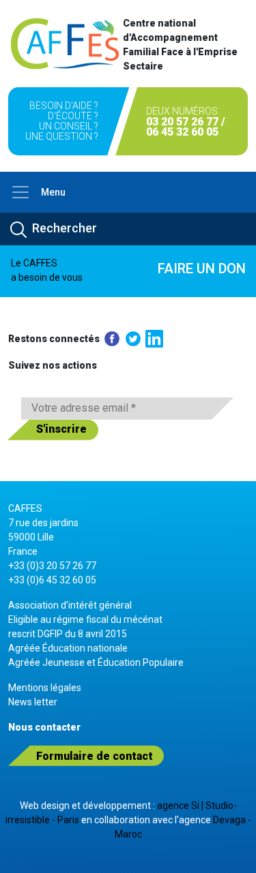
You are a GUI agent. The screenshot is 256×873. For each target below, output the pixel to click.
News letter (32, 701)
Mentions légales (44, 687)
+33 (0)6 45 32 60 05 (52, 580)
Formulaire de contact (94, 756)
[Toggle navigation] (20, 192)
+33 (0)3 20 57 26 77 (52, 565)
